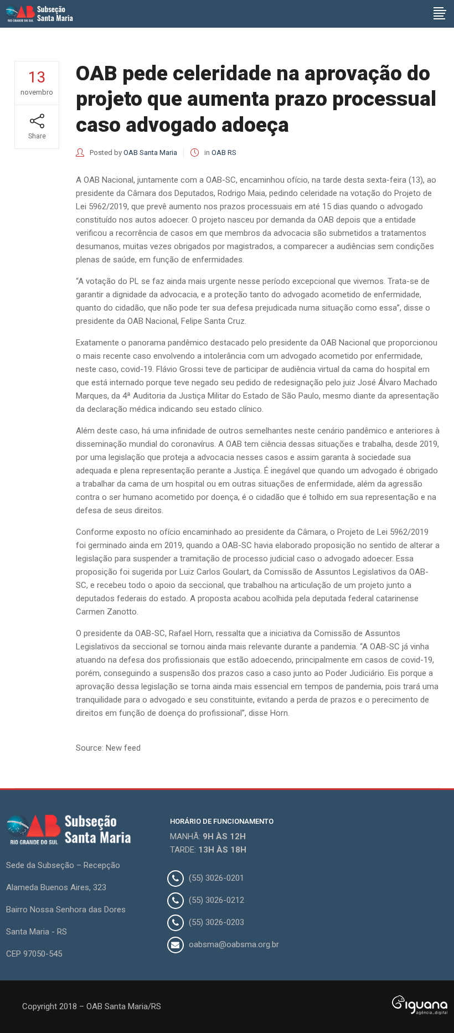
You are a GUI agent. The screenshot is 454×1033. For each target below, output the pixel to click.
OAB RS (223, 152)
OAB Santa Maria (150, 152)
